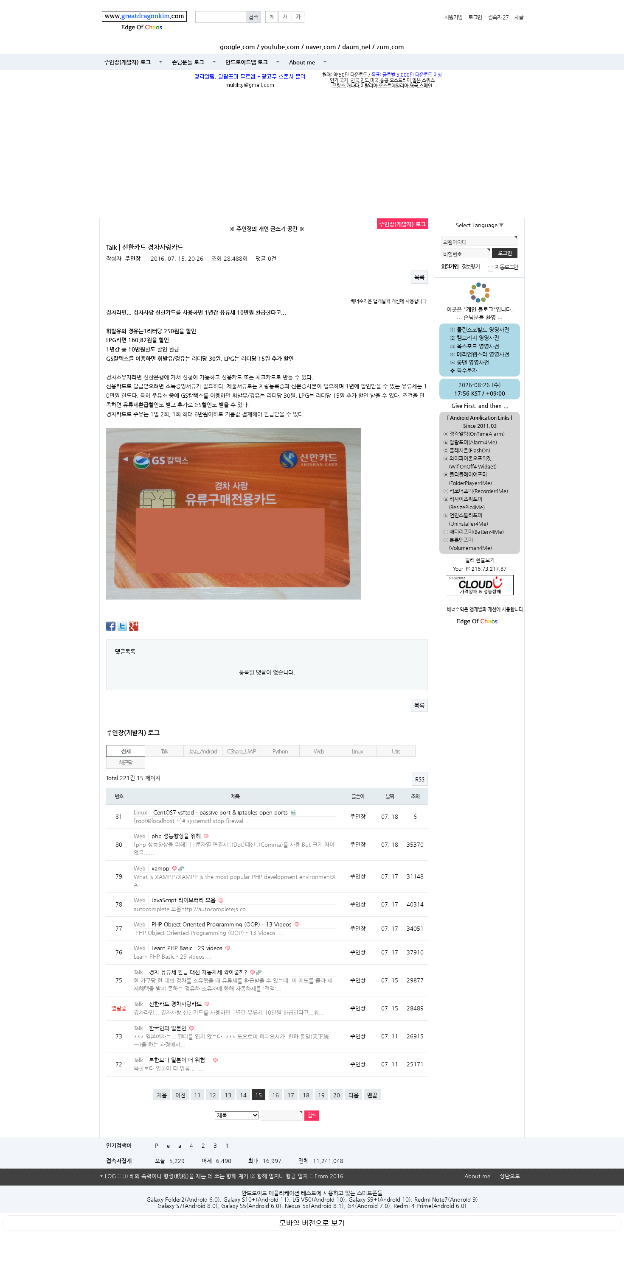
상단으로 (510, 1176)
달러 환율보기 (480, 560)
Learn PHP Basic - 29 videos (188, 948)
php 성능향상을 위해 (177, 836)
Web (319, 751)
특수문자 (467, 370)
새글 (518, 17)
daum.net (356, 46)
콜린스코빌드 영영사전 (483, 329)
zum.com (390, 46)
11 (197, 1095)
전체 (125, 751)
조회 (415, 796)
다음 (354, 1095)
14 (243, 1095)
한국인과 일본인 (168, 1028)
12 (212, 1095)
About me (302, 62)
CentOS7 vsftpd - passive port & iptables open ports (221, 812)
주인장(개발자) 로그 (127, 62)
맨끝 (372, 1095)
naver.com (321, 46)
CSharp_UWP (241, 751)
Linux (357, 751)
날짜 (389, 796)
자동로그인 (506, 267)
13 (228, 1095)
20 (336, 1095)
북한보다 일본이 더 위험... (180, 1060)
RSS (419, 779)
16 (275, 1095)
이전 (180, 1095)
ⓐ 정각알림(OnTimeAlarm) (474, 434)
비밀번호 (452, 254)
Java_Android (203, 751)
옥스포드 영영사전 (478, 346)
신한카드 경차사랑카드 (176, 1004)
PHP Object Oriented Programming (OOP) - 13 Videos (222, 924)
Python (280, 751)
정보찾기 (470, 266)
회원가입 (453, 17)
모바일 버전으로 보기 (312, 1223)
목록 (419, 277)
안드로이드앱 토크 (246, 62)
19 (321, 1095)
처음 (162, 1095)
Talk (164, 751)
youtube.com (280, 46)
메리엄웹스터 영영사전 (483, 354)
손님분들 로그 (188, 62)
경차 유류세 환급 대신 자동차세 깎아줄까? (199, 972)
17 (290, 1095)
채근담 (125, 762)
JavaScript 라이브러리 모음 (184, 900)
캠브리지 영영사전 (478, 338)
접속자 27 (498, 17)
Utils (396, 751)
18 (306, 1095)
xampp (161, 868)
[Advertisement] (312, 154)
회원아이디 (455, 242)
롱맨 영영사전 (473, 362)
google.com (237, 46)
